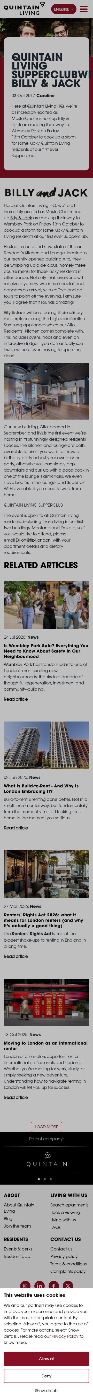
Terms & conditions (68, 1263)
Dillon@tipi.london (33, 540)
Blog (8, 1218)
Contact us (61, 1249)
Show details (46, 1390)
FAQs (55, 1227)
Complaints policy (68, 1271)
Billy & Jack (21, 217)
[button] (39, 1179)
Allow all (46, 1358)
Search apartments (69, 1204)
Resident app (17, 1256)
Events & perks (18, 1249)
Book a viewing (65, 1212)
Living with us (63, 1219)
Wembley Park (18, 664)
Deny (46, 1376)
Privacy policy (64, 1256)
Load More (46, 1126)
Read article (16, 699)
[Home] (24, 9)
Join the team (17, 1226)
